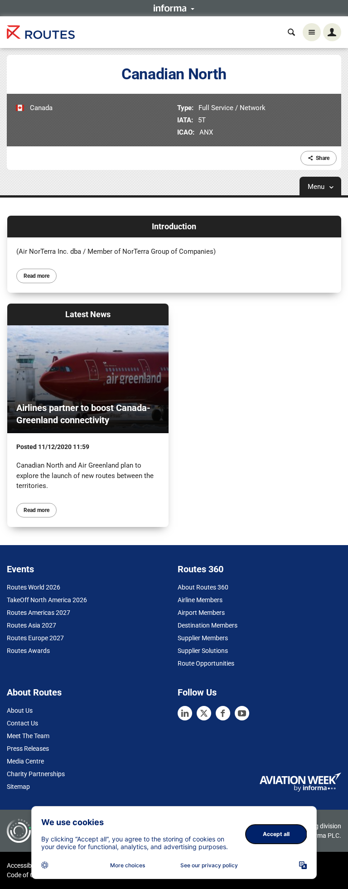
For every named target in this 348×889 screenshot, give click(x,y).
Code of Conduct (30, 875)
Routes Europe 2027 (35, 638)
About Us (20, 710)
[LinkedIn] (185, 713)
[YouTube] (242, 713)
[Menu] (312, 32)
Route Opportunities (206, 663)
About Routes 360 (203, 587)
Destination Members (207, 625)
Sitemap (18, 786)
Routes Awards (28, 650)
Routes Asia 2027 (31, 625)
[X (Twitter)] (204, 713)
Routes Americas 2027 (38, 612)
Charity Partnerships (36, 774)
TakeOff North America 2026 (47, 600)
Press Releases (28, 748)
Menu (317, 187)
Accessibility (24, 865)
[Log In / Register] (332, 32)
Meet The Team (28, 735)
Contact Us (22, 723)
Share (322, 158)
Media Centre (25, 761)
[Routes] (41, 32)
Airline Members (200, 600)
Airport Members (201, 612)
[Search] (291, 32)
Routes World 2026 (33, 587)
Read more (36, 276)
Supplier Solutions (203, 650)
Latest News (88, 314)
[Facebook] (223, 713)
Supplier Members (203, 638)
